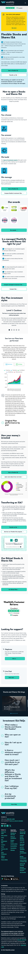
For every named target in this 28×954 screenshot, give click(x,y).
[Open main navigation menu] (25, 2)
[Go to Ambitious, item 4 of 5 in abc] (16, 330)
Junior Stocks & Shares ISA (23, 860)
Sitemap (13, 850)
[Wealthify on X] (10, 826)
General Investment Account (23, 869)
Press (2, 847)
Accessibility (14, 846)
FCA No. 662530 (22, 940)
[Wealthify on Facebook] (2, 826)
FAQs (2, 837)
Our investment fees (4, 841)
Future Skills (4, 860)
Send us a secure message (16, 821)
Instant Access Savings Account (22, 838)
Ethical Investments (23, 857)
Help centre (4, 835)
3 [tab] (13, 713)
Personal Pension (22, 845)
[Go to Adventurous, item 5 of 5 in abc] (18, 330)
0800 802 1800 (11, 819)
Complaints (13, 848)
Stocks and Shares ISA (22, 832)
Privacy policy (12, 841)
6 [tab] (17, 713)
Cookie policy (14, 844)
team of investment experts (10, 160)
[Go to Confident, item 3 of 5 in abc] (14, 330)
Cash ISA (22, 842)
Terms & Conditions (13, 837)
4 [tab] (14, 713)
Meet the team (3, 832)
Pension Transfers (22, 848)
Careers (3, 845)
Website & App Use (13, 833)
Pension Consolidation (23, 853)
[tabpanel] (14, 703)
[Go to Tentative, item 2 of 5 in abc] (11, 330)
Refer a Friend (3, 856)
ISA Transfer (23, 872)
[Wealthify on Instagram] (5, 826)
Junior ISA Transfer (22, 864)
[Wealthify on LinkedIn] (7, 826)
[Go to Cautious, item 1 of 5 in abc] (9, 330)
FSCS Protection (4, 853)
